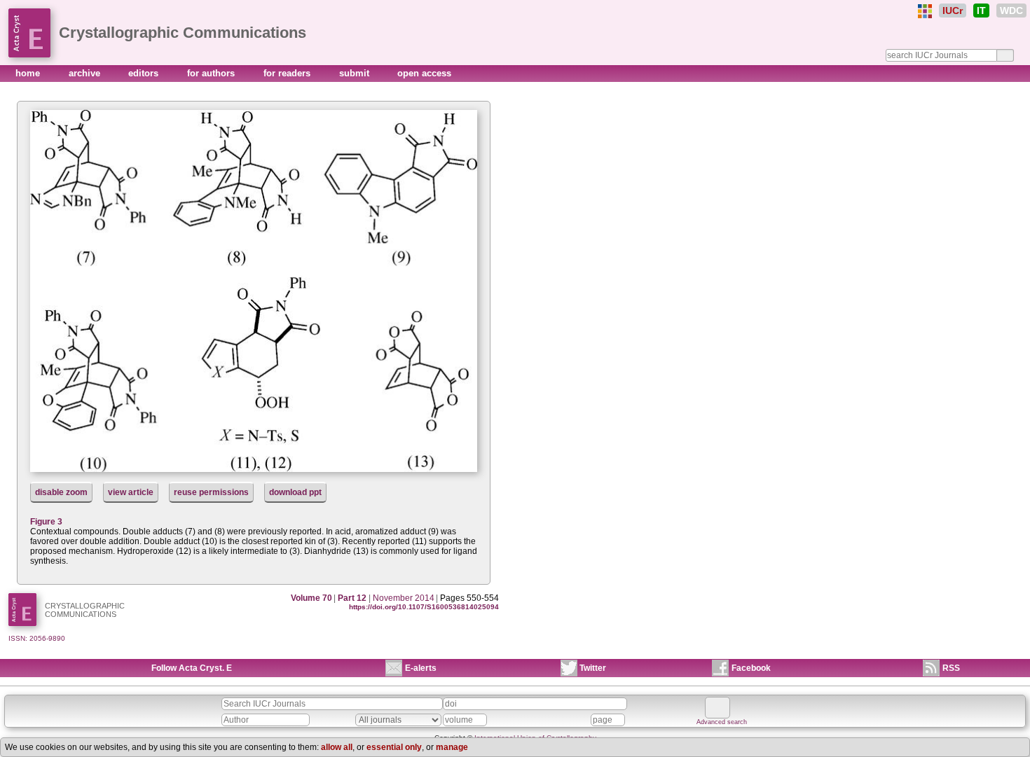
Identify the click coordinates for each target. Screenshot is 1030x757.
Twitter (592, 668)
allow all (336, 747)
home (29, 73)
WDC (1011, 10)
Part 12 (352, 598)
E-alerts (421, 668)
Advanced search (721, 721)
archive (86, 73)
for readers (288, 73)
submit (355, 73)
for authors (212, 73)
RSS (951, 668)
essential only (394, 747)
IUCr (952, 10)
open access (424, 73)
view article (130, 492)
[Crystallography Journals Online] (925, 11)
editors (144, 73)
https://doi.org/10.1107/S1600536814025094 (424, 607)
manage (452, 747)
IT (981, 10)
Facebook (751, 668)
